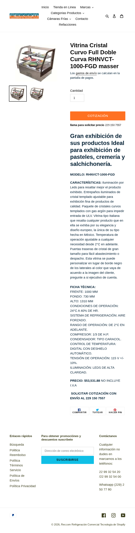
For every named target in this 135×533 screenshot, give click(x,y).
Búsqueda (17, 444)
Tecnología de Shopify (112, 524)
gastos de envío (86, 73)
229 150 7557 (113, 125)
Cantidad (76, 90)
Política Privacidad (23, 486)
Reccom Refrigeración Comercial (80, 524)
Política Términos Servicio (16, 465)
